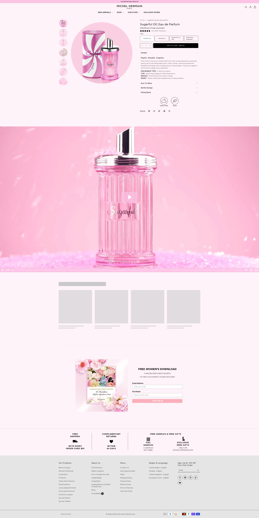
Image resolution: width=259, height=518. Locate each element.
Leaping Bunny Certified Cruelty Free (100, 485)
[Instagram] (190, 477)
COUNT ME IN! (157, 401)
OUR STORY (133, 12)
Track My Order (126, 491)
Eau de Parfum (64, 498)
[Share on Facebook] (149, 111)
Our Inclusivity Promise (100, 474)
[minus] (142, 46)
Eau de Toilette (64, 501)
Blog (93, 490)
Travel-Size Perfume (67, 481)
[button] (175, 45)
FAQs (122, 474)
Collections (63, 474)
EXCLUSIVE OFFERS (152, 12)
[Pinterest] (185, 477)
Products (62, 478)
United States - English (158, 468)
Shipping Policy (126, 478)
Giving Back (96, 481)
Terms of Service (126, 488)
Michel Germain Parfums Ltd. (123, 514)
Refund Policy (125, 484)
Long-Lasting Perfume (67, 488)
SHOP (119, 12)
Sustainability (96, 478)
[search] (246, 7)
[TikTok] (195, 477)
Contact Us (124, 468)
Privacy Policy (125, 481)
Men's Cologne (64, 468)
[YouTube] (180, 482)
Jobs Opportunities (127, 471)
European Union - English (159, 478)
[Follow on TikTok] (159, 111)
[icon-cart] (255, 7)
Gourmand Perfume (67, 491)
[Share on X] (169, 111)
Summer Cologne (66, 494)
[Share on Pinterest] (164, 111)
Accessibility (96, 493)
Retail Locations (97, 471)
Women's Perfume (66, 471)
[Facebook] (180, 477)
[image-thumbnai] (63, 23)
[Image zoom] (102, 53)
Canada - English (155, 471)
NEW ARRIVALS (104, 12)
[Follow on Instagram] (154, 111)
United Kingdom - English (159, 474)
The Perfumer (96, 468)
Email (181, 470)
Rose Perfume (64, 484)
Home (142, 20)
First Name (136, 391)
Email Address (137, 383)
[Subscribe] (197, 470)
